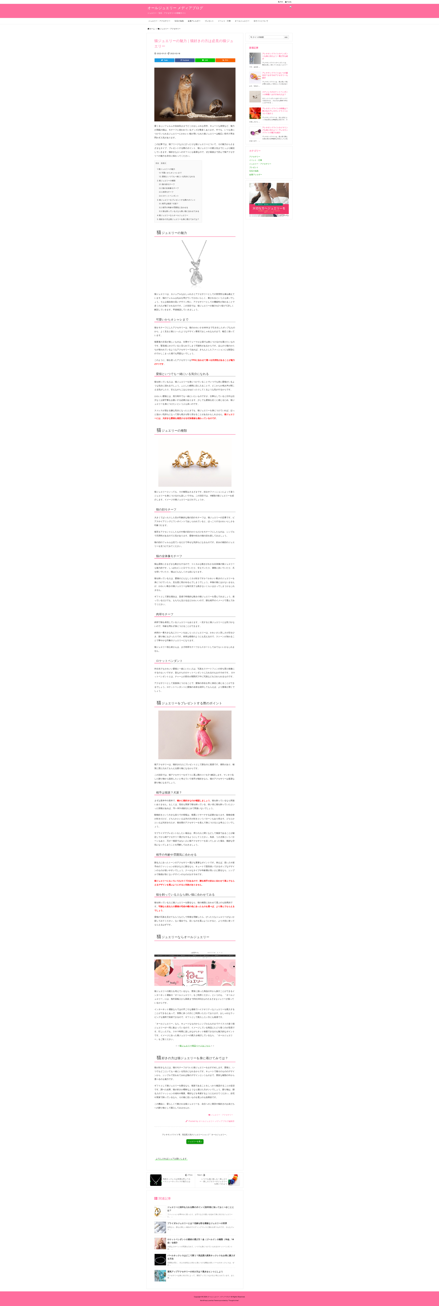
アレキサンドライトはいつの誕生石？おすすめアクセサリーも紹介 (275, 75)
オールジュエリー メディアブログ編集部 (216, 1121)
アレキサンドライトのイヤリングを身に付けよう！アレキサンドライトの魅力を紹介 (275, 130)
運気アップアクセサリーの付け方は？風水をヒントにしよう (195, 1271)
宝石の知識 (253, 171)
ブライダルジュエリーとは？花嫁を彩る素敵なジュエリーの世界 (197, 1223)
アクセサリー (254, 157)
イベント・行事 (255, 160)
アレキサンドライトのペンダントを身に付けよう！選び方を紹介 (275, 56)
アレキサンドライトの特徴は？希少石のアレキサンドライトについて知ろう (275, 111)
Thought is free (233, 1300)
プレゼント (253, 167)
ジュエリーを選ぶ (195, 1141)
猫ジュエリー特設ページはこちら (194, 1046)
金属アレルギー (255, 175)
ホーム (152, 29)
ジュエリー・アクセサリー (170, 29)
